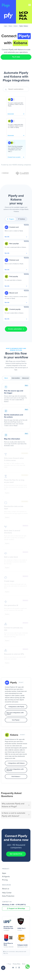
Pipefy (10, 26)
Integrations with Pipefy (16, 706)
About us (5, 889)
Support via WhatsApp (17, 908)
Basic (6, 378)
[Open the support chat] (3, 968)
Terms (23, 964)
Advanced (25, 378)
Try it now (16, 57)
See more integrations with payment (15, 769)
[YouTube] (13, 967)
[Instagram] (16, 967)
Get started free (16, 854)
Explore (7, 493)
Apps (5, 26)
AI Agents (6, 876)
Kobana (16, 26)
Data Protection (8, 896)
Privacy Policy (16, 964)
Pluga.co (5, 5)
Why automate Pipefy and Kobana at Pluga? (13, 805)
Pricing (5, 880)
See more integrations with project (15, 713)
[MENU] (30, 6)
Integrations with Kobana (17, 763)
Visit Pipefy (15, 720)
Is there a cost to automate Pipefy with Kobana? (13, 814)
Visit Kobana (15, 776)
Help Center (7, 893)
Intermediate (16, 378)
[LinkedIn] (19, 967)
